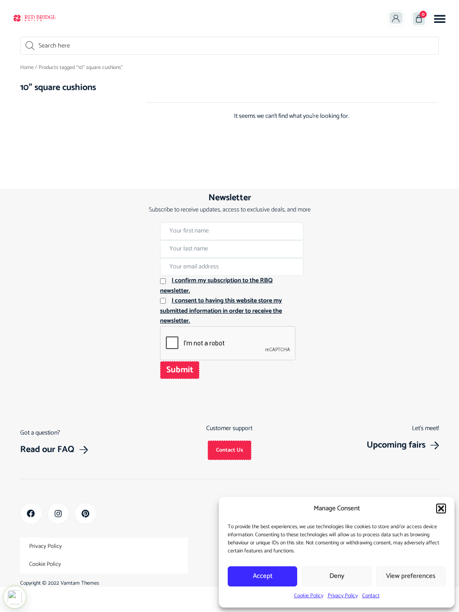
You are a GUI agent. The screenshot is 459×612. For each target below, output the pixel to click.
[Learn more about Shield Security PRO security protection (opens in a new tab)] (15, 597)
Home (27, 67)
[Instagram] (58, 514)
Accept (263, 576)
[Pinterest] (85, 514)
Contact (371, 595)
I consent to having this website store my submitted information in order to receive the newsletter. (221, 311)
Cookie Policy (308, 595)
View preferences (410, 576)
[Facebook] (31, 514)
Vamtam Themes (80, 583)
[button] (441, 508)
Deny (336, 576)
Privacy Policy (343, 595)
